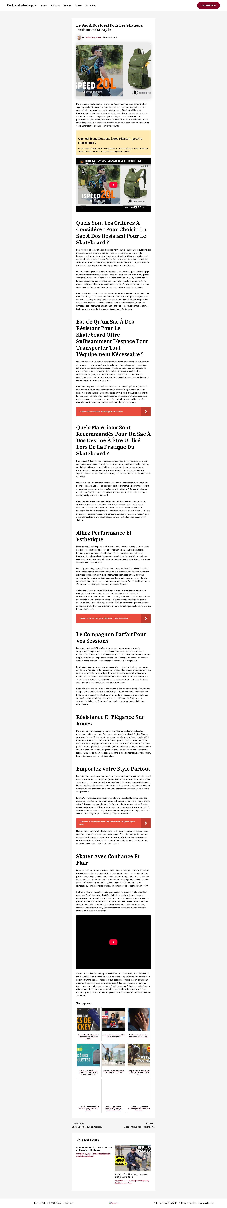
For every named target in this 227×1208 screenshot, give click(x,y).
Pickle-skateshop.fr (21, 5)
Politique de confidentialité (165, 1203)
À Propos (55, 5)
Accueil (44, 5)
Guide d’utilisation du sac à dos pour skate (131, 1175)
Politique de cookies (187, 1203)
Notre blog (90, 5)
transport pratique (100, 1154)
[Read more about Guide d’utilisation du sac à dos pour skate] (133, 1158)
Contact (78, 5)
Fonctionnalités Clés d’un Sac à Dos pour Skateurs (94, 1149)
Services (67, 5)
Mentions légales (205, 1203)
